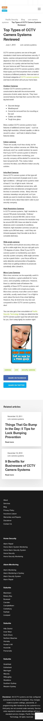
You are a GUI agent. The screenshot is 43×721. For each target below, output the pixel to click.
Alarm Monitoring (9, 570)
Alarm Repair (8, 543)
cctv (16, 370)
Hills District (7, 628)
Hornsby (6, 641)
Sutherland (7, 667)
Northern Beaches (10, 638)
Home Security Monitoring (13, 556)
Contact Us (7, 524)
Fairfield (6, 612)
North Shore (7, 635)
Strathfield (7, 664)
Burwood (6, 599)
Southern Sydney (9, 683)
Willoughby (7, 677)
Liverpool (6, 615)
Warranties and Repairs (12, 517)
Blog (5, 507)
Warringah (7, 670)
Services (6, 503)
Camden (6, 602)
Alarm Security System (12, 576)
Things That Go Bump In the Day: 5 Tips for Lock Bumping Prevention (21, 430)
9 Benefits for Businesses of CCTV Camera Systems (20, 465)
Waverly (6, 673)
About (5, 500)
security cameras (28, 370)
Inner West (7, 631)
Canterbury (7, 608)
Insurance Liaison (10, 513)
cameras (8, 370)
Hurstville (6, 647)
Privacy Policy (8, 510)
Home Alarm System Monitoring (15, 547)
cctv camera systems (28, 45)
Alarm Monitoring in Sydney (13, 573)
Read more (9, 442)
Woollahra (7, 680)
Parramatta (7, 651)
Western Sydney (9, 686)
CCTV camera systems (30, 77)
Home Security (9, 553)
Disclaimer (7, 520)
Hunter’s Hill (7, 644)
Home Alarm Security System (14, 550)
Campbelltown (8, 605)
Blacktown (7, 593)
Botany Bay (7, 596)
